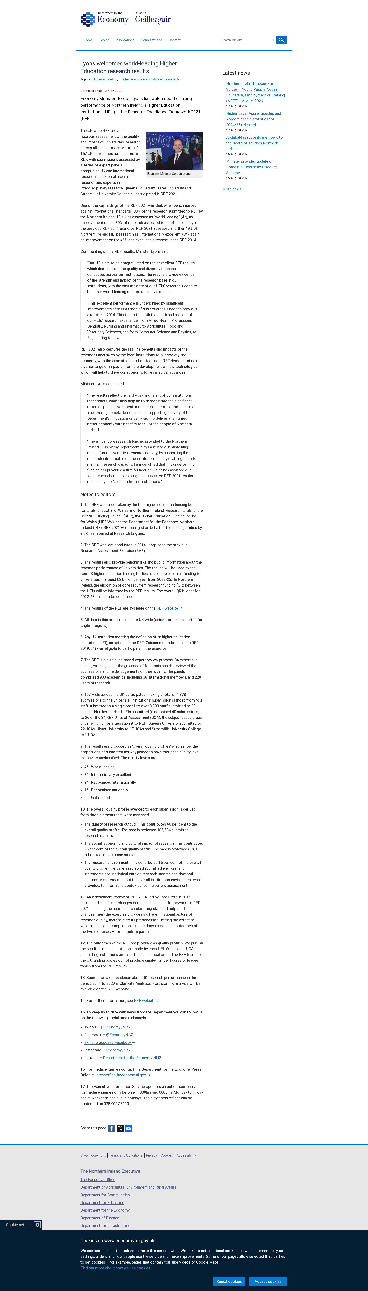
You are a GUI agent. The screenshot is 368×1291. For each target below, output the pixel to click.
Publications (125, 40)
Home (88, 40)
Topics (104, 40)
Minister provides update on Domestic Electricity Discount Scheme (251, 167)
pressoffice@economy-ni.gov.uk (123, 1075)
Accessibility (186, 1155)
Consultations (151, 40)
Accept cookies (268, 1281)
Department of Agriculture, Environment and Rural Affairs (128, 1187)
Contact (174, 40)
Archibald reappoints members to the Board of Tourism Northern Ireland (254, 143)
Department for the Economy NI (131, 1057)
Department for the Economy (105, 1210)
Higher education (105, 79)
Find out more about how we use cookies (115, 1268)
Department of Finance (99, 1218)
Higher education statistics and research (149, 79)
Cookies (167, 1155)
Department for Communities (105, 1195)
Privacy (151, 1155)
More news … (233, 189)
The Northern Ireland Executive (110, 1171)
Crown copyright (93, 1155)
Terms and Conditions (126, 1155)
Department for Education (102, 1202)
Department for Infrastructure (105, 1225)
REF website (169, 608)
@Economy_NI (115, 1027)
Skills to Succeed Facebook (109, 1042)
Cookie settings (19, 1225)
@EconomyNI (119, 1034)
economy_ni (117, 1050)
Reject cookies (229, 1281)
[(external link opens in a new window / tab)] (111, 1128)
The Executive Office (97, 1179)
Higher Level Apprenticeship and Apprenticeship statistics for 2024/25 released (253, 119)
